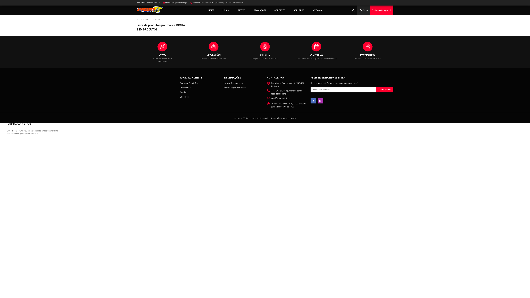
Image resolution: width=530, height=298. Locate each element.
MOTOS (241, 10)
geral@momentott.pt (178, 3)
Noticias (317, 10)
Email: (167, 3)
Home (211, 10)
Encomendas (186, 88)
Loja (224, 10)
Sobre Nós (299, 10)
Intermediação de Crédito (235, 88)
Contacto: (196, 3)
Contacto (279, 10)
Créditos (183, 92)
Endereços (184, 97)
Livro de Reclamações (233, 83)
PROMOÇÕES (260, 10)
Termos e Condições (189, 83)
